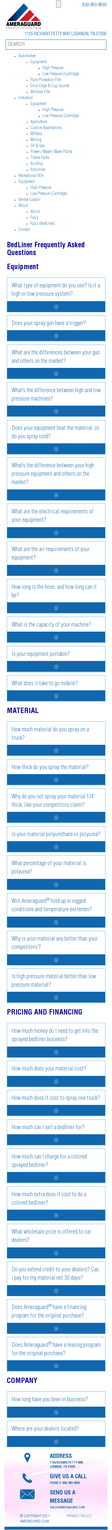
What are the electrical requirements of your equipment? (52, 516)
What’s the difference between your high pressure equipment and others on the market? (53, 474)
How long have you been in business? (50, 1400)
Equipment (38, 62)
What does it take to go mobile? (45, 684)
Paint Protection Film (45, 80)
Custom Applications (46, 128)
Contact (24, 230)
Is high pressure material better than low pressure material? (54, 981)
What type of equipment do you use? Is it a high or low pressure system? (56, 290)
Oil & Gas (37, 146)
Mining (36, 140)
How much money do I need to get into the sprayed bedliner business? (55, 1036)
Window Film (40, 92)
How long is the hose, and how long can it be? (54, 592)
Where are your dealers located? (45, 1429)
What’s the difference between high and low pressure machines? (56, 395)
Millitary (36, 134)
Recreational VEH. (31, 176)
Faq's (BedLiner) (42, 224)
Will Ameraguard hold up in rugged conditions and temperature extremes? (52, 905)
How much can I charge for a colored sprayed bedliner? (49, 1161)
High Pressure (52, 68)
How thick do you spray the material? (50, 768)
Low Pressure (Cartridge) (60, 74)
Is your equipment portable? (41, 655)
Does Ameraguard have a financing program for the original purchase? (49, 1311)
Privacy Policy (79, 1516)
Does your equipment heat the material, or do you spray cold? (55, 433)
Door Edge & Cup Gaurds (49, 86)
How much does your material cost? (49, 1069)
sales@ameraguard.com (67, 1507)
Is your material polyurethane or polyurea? (56, 835)
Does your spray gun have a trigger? (49, 324)
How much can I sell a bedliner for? (48, 1128)
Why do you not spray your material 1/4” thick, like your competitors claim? (54, 801)
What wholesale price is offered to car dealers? (51, 1236)
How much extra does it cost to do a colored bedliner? (49, 1199)
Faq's (34, 218)
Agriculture (38, 122)
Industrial (26, 98)
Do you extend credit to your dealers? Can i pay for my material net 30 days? (55, 1274)
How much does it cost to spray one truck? (56, 1099)
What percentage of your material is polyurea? (49, 868)
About (23, 206)
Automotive (27, 56)
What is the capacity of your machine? (51, 625)
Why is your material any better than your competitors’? (55, 943)
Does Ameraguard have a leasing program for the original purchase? (56, 1349)
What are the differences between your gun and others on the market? (56, 357)
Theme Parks (39, 158)
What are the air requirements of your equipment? (51, 554)
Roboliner (37, 170)
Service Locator (29, 200)
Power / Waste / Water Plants (51, 152)
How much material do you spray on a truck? (50, 734)
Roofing (36, 164)
